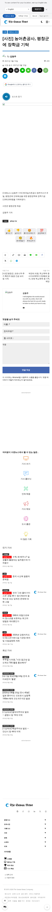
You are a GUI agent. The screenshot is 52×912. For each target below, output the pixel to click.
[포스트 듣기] (6, 96)
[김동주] (5, 56)
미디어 (5, 613)
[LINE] (22, 70)
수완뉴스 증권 (9, 16)
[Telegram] (5, 76)
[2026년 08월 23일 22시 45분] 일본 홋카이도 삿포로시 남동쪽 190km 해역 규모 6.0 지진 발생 (16, 695)
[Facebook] (34, 70)
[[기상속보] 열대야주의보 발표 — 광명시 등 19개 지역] (40, 711)
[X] (39, 70)
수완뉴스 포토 (13, 32)
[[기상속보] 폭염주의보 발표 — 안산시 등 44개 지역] (40, 728)
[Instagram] (29, 811)
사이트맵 (7, 852)
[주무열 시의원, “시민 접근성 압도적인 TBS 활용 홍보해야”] (40, 659)
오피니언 (7, 824)
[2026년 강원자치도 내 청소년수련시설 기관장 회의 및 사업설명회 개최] (40, 634)
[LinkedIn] (34, 811)
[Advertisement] (26, 420)
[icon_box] (26, 461)
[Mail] (24, 307)
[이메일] (10, 70)
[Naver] (28, 70)
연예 (5, 838)
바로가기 (38, 9)
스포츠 (6, 842)
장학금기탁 (13, 221)
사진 (5, 833)
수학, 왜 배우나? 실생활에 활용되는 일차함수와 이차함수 (16, 560)
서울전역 (5, 657)
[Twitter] (40, 811)
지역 (5, 846)
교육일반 (5, 554)
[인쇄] (16, 70)
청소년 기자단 (37, 16)
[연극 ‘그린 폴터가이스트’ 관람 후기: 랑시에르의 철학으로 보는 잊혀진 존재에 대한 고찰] (40, 592)
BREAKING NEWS (8, 673)
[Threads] (46, 811)
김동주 (13, 56)
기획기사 (7, 828)
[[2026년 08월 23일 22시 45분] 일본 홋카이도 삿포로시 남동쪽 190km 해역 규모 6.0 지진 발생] (40, 692)
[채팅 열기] (5, 907)
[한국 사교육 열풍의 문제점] (40, 575)
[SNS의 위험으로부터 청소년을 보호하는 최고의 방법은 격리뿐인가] (40, 614)
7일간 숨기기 (43, 16)
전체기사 (7, 820)
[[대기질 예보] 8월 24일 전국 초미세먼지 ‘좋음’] (40, 675)
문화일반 (5, 590)
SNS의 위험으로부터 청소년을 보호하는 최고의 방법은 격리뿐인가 (16, 618)
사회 (4, 32)
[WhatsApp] (45, 70)
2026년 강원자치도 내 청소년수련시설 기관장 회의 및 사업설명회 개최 (16, 638)
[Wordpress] (17, 811)
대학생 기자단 (23, 16)
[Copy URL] (5, 70)
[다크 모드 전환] (41, 21)
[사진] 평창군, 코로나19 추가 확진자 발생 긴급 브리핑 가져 (13, 276)
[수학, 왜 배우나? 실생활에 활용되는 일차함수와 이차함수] (40, 556)
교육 (4, 574)
